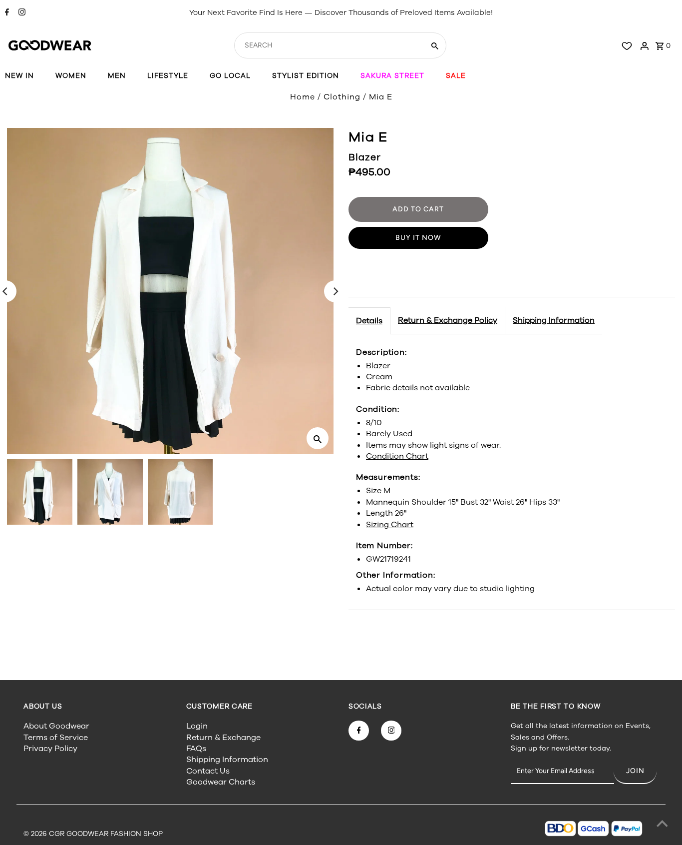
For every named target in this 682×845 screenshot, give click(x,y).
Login (197, 726)
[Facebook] (5, 13)
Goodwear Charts (220, 782)
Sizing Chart (389, 524)
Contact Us (208, 771)
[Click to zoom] (318, 438)
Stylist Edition (305, 75)
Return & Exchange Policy (447, 320)
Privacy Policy (50, 748)
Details (369, 320)
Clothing (342, 96)
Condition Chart (397, 456)
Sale (456, 75)
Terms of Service (55, 737)
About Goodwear (56, 726)
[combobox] (328, 45)
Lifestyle (167, 75)
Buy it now (418, 237)
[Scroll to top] (662, 825)
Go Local (230, 75)
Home (302, 96)
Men (117, 75)
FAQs (196, 748)
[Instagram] (20, 13)
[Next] (335, 291)
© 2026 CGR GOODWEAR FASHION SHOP (93, 834)
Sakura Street (392, 75)
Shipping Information (554, 320)
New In (19, 75)
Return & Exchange (223, 737)
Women (70, 75)
